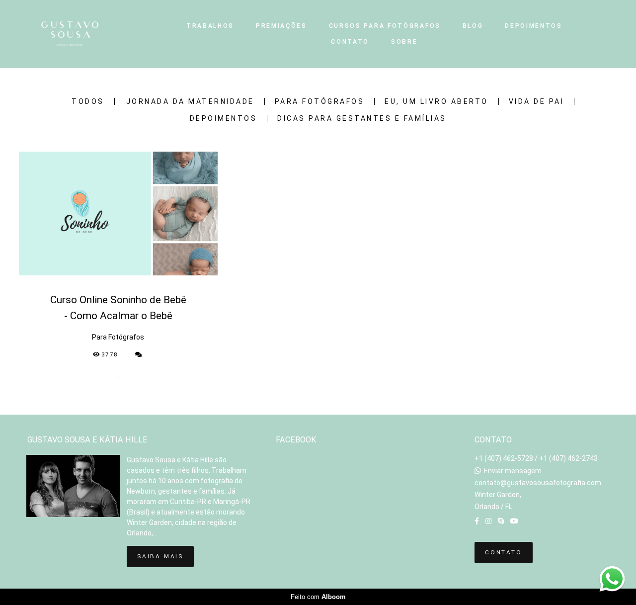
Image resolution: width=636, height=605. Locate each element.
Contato (503, 552)
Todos (88, 101)
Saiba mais (160, 556)
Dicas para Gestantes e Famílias (362, 118)
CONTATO (350, 41)
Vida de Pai (536, 101)
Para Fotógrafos (320, 101)
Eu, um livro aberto (436, 101)
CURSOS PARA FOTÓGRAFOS (385, 25)
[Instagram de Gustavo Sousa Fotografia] (488, 521)
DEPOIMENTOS (533, 25)
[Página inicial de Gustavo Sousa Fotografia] (91, 34)
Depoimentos (223, 118)
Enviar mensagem (513, 470)
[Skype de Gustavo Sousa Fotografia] (501, 521)
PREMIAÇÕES (281, 25)
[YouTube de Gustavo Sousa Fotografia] (514, 521)
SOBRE (404, 41)
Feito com (318, 597)
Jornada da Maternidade (190, 101)
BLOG (473, 25)
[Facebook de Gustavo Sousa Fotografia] (477, 521)
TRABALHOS (210, 25)
